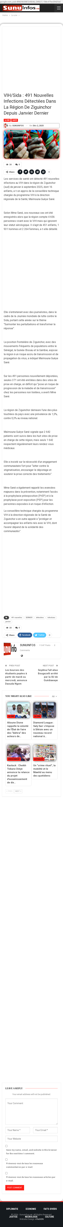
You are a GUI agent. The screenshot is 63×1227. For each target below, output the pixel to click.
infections (51, 617)
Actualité (38, 759)
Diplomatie (12, 1209)
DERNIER (29, 617)
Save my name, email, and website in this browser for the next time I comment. (31, 1152)
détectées (40, 617)
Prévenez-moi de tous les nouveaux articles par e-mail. (30, 1179)
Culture (49, 1216)
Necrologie (31, 1216)
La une (7, 120)
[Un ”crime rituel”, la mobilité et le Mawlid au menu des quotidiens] (44, 753)
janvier (8, 622)
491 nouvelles (16, 617)
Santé (14, 120)
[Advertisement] (31, 58)
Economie (31, 1209)
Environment (14, 759)
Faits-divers (50, 1209)
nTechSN (39, 1219)
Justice (13, 1216)
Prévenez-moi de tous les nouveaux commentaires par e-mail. (24, 1165)
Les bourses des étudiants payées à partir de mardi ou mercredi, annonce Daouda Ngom (16, 677)
